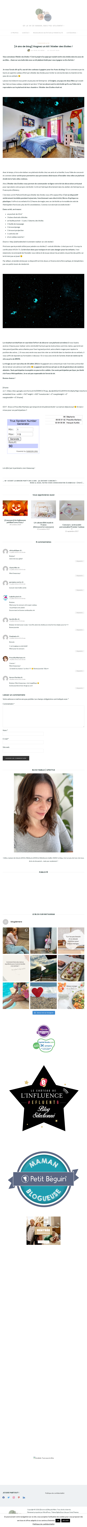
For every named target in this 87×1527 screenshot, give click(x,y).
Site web (6, 747)
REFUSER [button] (66, 1520)
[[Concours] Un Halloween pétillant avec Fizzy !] (15, 508)
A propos (14, 33)
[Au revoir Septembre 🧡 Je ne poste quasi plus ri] (43, 940)
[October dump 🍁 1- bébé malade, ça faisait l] (16, 940)
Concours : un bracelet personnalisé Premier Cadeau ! (71, 527)
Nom (5, 730)
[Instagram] (14, 1497)
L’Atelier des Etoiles (37, 73)
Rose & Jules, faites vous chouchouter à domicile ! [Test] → (57, 483)
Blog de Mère (38, 50)
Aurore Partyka (14, 677)
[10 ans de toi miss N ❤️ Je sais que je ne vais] (43, 968)
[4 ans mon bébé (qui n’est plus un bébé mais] (71, 968)
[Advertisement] (20, 889)
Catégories (71, 33)
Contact (25, 33)
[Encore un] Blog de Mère (48, 1509)
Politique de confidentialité (54, 1493)
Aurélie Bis (13, 619)
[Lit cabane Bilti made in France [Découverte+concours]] (43, 509)
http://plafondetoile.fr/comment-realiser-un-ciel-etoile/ (31, 242)
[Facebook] (3, 1497)
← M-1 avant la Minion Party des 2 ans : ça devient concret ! (30, 481)
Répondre (80, 561)
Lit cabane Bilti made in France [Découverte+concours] (43, 524)
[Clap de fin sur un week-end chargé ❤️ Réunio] (16, 995)
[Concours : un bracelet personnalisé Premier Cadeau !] (71, 510)
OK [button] (58, 1520)
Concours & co (43, 43)
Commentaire (8, 704)
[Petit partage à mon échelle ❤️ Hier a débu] (43, 995)
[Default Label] (19, 1497)
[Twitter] (9, 1497)
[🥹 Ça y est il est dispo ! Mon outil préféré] (16, 968)
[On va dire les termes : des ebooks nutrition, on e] (71, 940)
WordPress (47, 1512)
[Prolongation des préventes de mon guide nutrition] (71, 995)
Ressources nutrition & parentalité (48, 33)
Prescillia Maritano (16, 658)
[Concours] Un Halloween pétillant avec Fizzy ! (15, 521)
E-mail (6, 739)
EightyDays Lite (61, 1512)
